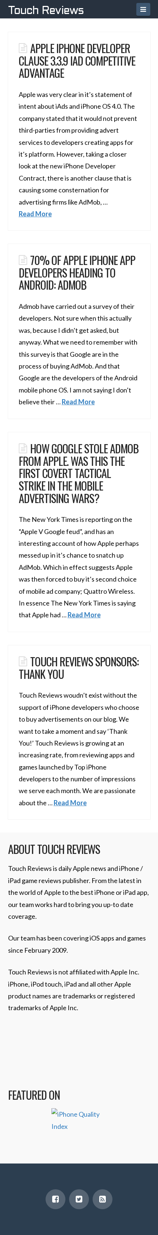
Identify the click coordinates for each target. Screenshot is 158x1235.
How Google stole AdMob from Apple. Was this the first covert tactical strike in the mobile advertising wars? (79, 473)
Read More (35, 214)
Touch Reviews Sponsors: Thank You (79, 667)
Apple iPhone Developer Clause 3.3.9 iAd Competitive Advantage (77, 60)
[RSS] (102, 1199)
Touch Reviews (46, 11)
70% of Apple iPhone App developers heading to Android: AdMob (77, 272)
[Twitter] (79, 1199)
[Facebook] (55, 1199)
